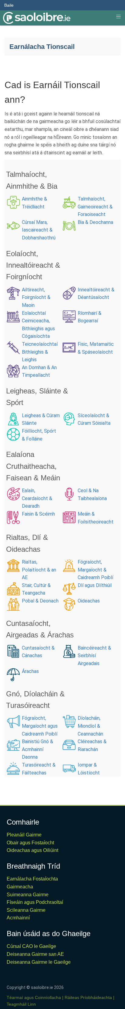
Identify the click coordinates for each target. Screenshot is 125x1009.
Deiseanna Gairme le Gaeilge (39, 962)
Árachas (30, 671)
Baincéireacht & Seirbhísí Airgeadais (94, 655)
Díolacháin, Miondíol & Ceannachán (90, 725)
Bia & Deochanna (95, 222)
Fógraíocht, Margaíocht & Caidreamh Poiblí (95, 569)
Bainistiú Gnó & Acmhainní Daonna (37, 749)
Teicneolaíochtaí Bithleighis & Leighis (40, 351)
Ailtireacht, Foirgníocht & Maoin (36, 297)
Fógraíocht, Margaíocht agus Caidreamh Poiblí (40, 725)
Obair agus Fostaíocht (30, 842)
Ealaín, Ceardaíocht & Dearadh (37, 498)
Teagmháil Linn (21, 1004)
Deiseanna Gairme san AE (35, 954)
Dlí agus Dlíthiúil (95, 585)
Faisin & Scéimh (38, 514)
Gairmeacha (20, 886)
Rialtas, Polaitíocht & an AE (39, 569)
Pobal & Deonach (40, 601)
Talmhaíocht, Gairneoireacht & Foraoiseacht (95, 206)
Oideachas (89, 601)
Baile (9, 5)
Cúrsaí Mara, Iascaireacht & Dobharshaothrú (39, 230)
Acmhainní (18, 917)
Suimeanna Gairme (28, 894)
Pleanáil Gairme (24, 834)
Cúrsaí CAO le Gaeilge (31, 946)
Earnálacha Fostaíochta (32, 878)
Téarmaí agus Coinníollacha (34, 997)
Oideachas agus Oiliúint (32, 850)
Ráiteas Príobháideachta (88, 997)
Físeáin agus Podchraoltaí (35, 902)
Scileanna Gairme (26, 910)
